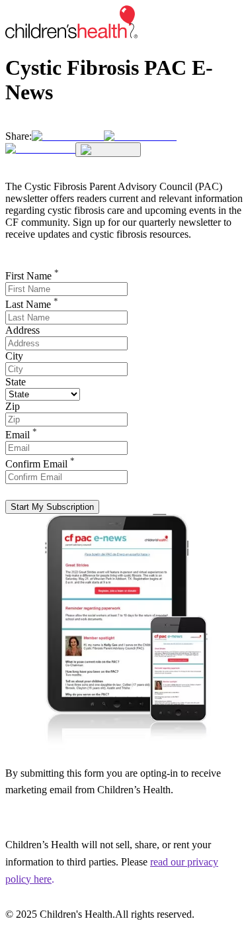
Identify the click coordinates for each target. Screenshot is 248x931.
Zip (12, 406)
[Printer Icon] (108, 149)
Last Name (31, 304)
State (15, 381)
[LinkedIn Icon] (40, 148)
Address (22, 330)
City (14, 356)
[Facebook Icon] (140, 136)
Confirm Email (40, 463)
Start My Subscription (52, 507)
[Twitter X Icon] (68, 136)
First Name (32, 275)
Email (21, 434)
